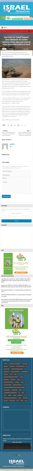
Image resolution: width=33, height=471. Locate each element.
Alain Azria (6, 366)
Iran (26, 382)
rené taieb (6, 400)
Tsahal (22, 400)
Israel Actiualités (7, 390)
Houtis (22, 382)
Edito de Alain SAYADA (15, 371)
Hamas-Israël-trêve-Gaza (8, 382)
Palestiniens (20, 395)
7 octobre (5, 363)
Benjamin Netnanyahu (21, 366)
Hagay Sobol (6, 379)
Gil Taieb (21, 377)
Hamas (18, 379)
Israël (20, 390)
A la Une (5, 49)
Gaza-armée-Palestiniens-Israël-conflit (11, 377)
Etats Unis (6, 374)
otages (14, 395)
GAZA (15, 374)
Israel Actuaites (14, 390)
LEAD (23, 392)
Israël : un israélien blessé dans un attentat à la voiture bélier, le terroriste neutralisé (8, 133)
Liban (5, 395)
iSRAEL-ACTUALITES (17, 384)
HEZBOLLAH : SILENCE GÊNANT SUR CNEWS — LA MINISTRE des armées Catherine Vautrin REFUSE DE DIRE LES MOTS (16, 280)
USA (26, 400)
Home (2, 49)
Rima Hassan (12, 400)
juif (19, 392)
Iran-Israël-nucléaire (7, 384)
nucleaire (9, 395)
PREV (20, 398)
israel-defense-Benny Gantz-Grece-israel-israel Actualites (14, 387)
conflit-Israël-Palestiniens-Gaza (17, 369)
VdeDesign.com (27, 466)
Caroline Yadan (7, 369)
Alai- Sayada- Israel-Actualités (14, 363)
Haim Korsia (13, 379)
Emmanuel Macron (24, 371)
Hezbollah (17, 382)
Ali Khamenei (12, 366)
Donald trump (6, 371)
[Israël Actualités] (16, 9)
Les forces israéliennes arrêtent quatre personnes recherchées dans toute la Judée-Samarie (24, 133)
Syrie (17, 400)
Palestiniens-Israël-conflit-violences (10, 398)
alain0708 (12, 144)
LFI (26, 392)
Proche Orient (25, 398)
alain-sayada (24, 363)
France (11, 374)
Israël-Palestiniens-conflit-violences (10, 392)
